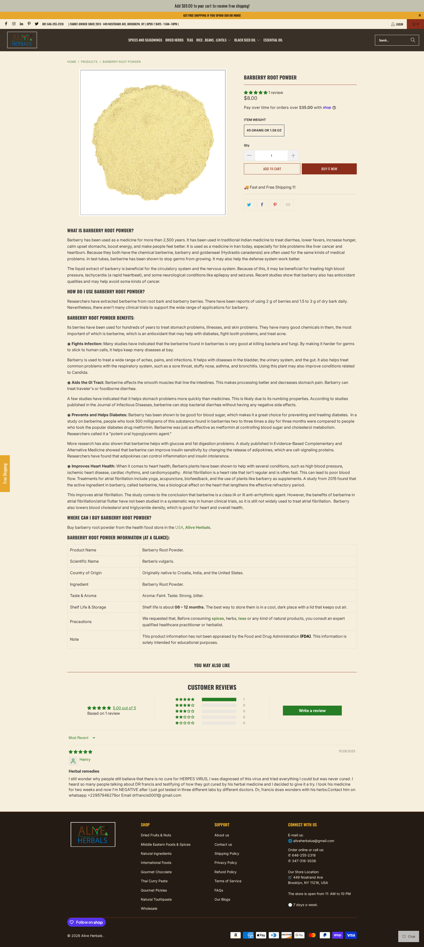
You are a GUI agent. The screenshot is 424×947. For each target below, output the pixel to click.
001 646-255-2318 (53, 24)
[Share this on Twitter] (249, 204)
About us (221, 835)
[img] (80, 751)
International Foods (156, 862)
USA (179, 527)
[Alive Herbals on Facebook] (6, 24)
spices (218, 618)
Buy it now (329, 168)
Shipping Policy (226, 853)
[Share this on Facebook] (262, 204)
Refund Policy (225, 872)
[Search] (413, 40)
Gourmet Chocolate (156, 872)
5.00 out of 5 (124, 707)
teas (242, 618)
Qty (247, 145)
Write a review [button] (312, 710)
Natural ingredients (156, 853)
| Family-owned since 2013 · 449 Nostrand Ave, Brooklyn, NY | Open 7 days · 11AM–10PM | (123, 24)
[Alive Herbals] (22, 40)
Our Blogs (222, 899)
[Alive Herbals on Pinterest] (29, 24)
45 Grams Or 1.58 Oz (264, 130)
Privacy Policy (225, 862)
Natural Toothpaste (156, 899)
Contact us (223, 844)
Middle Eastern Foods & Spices (165, 844)
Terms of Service (227, 881)
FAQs (218, 890)
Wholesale (149, 908)
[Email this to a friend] (288, 204)
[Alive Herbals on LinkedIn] (21, 24)
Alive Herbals (92, 936)
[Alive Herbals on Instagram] (13, 24)
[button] (213, 40)
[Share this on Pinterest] (275, 204)
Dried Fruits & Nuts (156, 835)
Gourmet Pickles (154, 890)
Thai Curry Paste (154, 881)
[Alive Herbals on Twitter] (36, 24)
